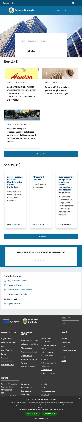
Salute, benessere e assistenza (48, 364)
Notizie (9, 82)
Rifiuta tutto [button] (50, 413)
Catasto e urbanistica (29, 359)
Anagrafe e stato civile (29, 340)
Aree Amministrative (8, 342)
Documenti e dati (7, 364)
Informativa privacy (48, 391)
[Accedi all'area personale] (73, 3)
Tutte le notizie (41, 154)
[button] (41, 418)
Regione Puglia (8, 3)
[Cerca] (77, 10)
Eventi (64, 360)
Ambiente (44, 359)
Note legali (45, 394)
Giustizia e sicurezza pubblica (48, 347)
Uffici (3, 346)
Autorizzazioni (46, 369)
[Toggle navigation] (4, 10)
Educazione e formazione (46, 340)
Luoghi (64, 357)
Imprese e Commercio (29, 352)
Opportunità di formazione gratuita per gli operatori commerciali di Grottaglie (57, 90)
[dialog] (41, 409)
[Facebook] (65, 10)
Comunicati (66, 342)
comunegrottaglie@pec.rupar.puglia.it (15, 396)
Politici (3, 354)
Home (23, 41)
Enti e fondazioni (7, 350)
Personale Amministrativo (7, 359)
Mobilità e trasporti (28, 366)
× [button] (79, 398)
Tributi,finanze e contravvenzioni (47, 353)
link (61, 409)
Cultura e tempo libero (29, 344)
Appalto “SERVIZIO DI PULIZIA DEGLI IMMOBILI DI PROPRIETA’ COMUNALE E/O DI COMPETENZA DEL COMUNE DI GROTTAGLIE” (21, 93)
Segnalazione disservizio (26, 392)
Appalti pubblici (26, 355)
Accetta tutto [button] (32, 413)
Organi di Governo (7, 338)
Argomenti (32, 41)
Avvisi (47, 82)
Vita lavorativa (26, 348)
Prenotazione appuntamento (26, 385)
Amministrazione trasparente (47, 385)
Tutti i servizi (41, 236)
